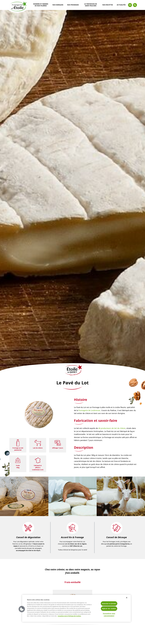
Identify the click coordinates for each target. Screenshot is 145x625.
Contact (130, 5)
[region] (76, 608)
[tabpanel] (24, 496)
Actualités (121, 5)
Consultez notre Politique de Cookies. (69, 616)
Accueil (32, 12)
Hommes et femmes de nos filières (40, 5)
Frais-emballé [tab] (72, 582)
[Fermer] (126, 597)
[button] (22, 609)
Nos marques (57, 5)
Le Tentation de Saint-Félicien (90, 5)
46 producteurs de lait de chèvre (111, 428)
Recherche (135, 5)
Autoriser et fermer (109, 603)
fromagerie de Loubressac (89, 410)
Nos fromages (73, 5)
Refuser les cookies (109, 609)
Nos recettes (107, 5)
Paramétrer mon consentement (109, 615)
